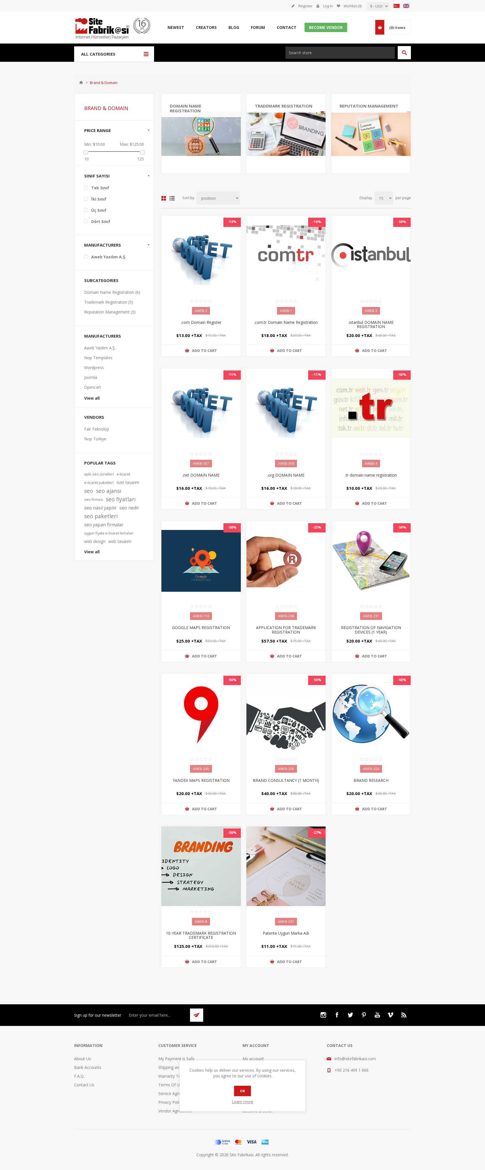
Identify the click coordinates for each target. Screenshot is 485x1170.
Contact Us (84, 1084)
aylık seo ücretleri (99, 474)
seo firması (93, 499)
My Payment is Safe (176, 1058)
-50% (401, 221)
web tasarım (119, 541)
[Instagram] (323, 1014)
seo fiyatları (121, 499)
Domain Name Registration (185, 108)
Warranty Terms (173, 1076)
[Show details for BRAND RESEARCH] (371, 713)
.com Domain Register (201, 322)
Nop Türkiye (95, 438)
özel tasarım (127, 482)
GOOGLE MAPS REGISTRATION (201, 627)
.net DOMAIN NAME (200, 475)
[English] (406, 6)
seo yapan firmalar (103, 525)
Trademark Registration (283, 106)
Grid (163, 198)
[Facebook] (336, 1014)
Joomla (90, 377)
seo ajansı (108, 491)
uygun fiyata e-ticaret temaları (108, 533)
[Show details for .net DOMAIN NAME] (201, 408)
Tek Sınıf (100, 187)
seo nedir (129, 508)
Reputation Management (369, 106)
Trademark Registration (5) (108, 302)
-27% (316, 832)
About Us (82, 1058)
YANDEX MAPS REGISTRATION (201, 780)
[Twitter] (350, 1014)
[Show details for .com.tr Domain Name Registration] (286, 255)
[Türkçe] (396, 6)
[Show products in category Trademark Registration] (286, 133)
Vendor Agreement (175, 1111)
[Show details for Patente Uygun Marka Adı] (286, 866)
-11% (232, 374)
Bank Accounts (87, 1067)
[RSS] (404, 1014)
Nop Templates (98, 357)
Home (81, 82)
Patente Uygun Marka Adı (286, 933)
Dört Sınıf (100, 221)
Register (305, 5)
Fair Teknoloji (96, 429)
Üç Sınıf (98, 210)
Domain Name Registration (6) (112, 292)
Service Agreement (175, 1093)
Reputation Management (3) (110, 312)
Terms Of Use (171, 1084)
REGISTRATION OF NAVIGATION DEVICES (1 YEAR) (371, 629)
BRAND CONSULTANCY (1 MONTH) (286, 780)
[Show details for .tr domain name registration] (371, 408)
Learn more (242, 1101)
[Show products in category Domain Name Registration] (201, 133)
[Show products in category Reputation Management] (371, 133)
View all (92, 398)
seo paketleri (101, 516)
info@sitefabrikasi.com (355, 1058)
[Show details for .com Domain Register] (201, 255)
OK (242, 1091)
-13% (232, 221)
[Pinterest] (363, 1014)
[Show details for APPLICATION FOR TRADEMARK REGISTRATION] (286, 561)
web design (95, 541)
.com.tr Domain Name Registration (286, 322)
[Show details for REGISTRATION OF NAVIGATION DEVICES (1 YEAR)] (371, 561)
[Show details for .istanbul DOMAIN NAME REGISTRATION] (371, 255)
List (172, 198)
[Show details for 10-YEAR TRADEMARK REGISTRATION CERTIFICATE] (201, 866)
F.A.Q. (79, 1076)
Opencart (92, 387)
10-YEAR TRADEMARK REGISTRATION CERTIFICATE (201, 935)
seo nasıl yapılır (100, 508)
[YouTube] (377, 1014)
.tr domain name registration (371, 475)
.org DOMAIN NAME (286, 475)
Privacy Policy (170, 1102)
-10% (316, 221)
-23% (316, 527)
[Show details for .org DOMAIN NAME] (286, 408)
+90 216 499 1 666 (352, 1070)
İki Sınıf (98, 199)
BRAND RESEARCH (371, 780)
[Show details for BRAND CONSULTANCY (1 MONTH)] (286, 713)
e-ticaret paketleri (99, 482)
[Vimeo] (390, 1014)
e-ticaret (123, 474)
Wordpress (94, 367)
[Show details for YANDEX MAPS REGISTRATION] (201, 713)
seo (88, 491)
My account (253, 1058)
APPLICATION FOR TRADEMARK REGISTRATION (286, 629)
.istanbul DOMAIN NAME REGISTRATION (371, 324)
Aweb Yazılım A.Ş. (108, 257)
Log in (328, 5)
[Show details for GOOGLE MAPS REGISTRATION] (201, 561)
